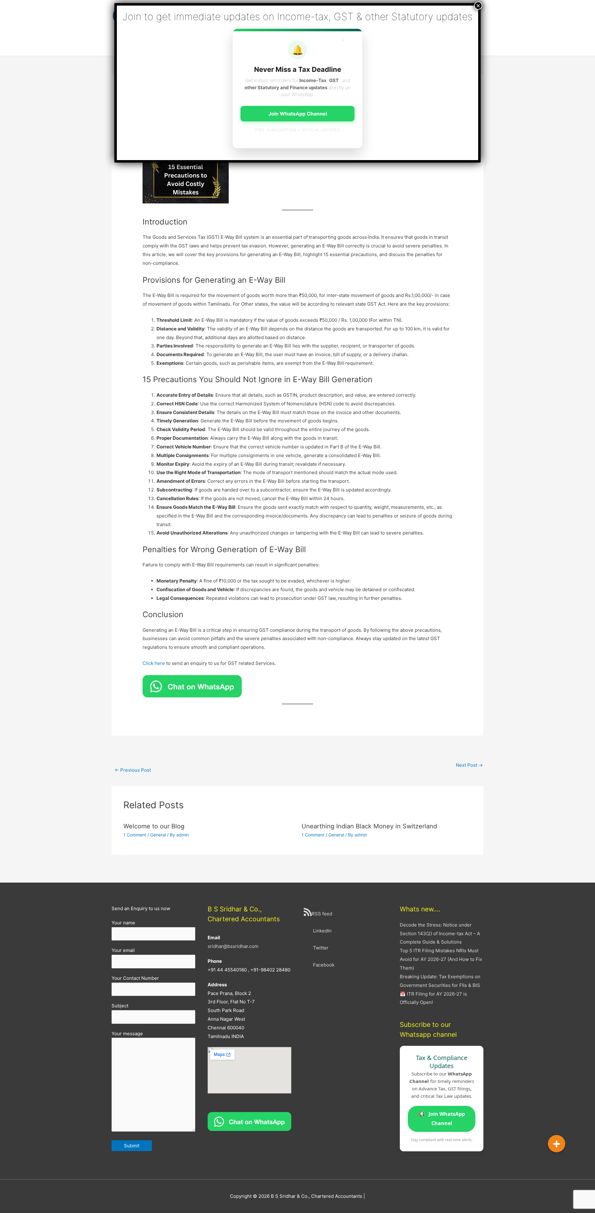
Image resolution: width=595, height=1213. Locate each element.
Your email (123, 950)
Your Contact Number (135, 978)
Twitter (320, 948)
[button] (556, 1143)
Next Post (469, 765)
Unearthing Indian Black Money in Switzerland (369, 826)
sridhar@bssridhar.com (233, 946)
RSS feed (322, 914)
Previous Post (133, 770)
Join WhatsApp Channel (442, 1118)
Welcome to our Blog (153, 826)
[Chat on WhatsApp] (249, 1121)
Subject (120, 1006)
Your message (127, 1033)
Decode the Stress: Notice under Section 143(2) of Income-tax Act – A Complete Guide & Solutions (440, 933)
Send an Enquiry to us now (141, 908)
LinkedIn (322, 931)
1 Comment (134, 834)
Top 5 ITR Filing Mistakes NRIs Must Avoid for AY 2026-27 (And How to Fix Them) (441, 959)
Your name (123, 923)
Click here (154, 663)
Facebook (323, 965)
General (158, 834)
